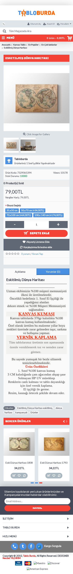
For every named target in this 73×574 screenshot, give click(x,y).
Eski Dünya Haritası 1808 (19, 462)
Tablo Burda (29, 555)
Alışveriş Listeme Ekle (38, 241)
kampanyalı (21, 412)
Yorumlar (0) (53, 271)
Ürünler (34, 412)
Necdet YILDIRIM (12, 558)
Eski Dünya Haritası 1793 (54, 462)
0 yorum (25, 253)
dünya (59, 408)
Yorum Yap (37, 253)
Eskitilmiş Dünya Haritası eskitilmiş (34, 408)
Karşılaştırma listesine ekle (37, 247)
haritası (8, 412)
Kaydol (37, 508)
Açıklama (20, 271)
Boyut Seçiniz (14, 205)
